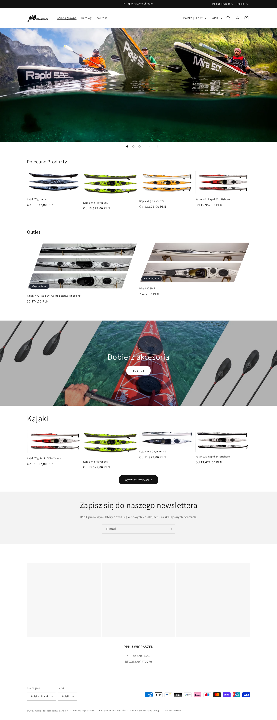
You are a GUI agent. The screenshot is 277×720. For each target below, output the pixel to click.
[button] (228, 18)
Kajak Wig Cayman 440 (152, 451)
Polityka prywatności (84, 710)
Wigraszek (40, 710)
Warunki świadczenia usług (144, 710)
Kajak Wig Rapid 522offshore (212, 199)
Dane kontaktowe (172, 710)
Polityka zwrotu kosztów (112, 710)
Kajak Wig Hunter (37, 199)
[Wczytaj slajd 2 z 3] (133, 146)
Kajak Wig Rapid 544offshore (212, 456)
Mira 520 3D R (147, 288)
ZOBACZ (138, 370)
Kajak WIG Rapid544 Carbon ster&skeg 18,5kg (54, 296)
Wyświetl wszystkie (138, 480)
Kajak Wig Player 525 (151, 201)
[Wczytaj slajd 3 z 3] (139, 146)
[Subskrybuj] (170, 529)
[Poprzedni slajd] (117, 146)
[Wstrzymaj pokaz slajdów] (159, 146)
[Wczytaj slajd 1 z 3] (127, 146)
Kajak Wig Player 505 (95, 202)
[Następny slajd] (149, 146)
